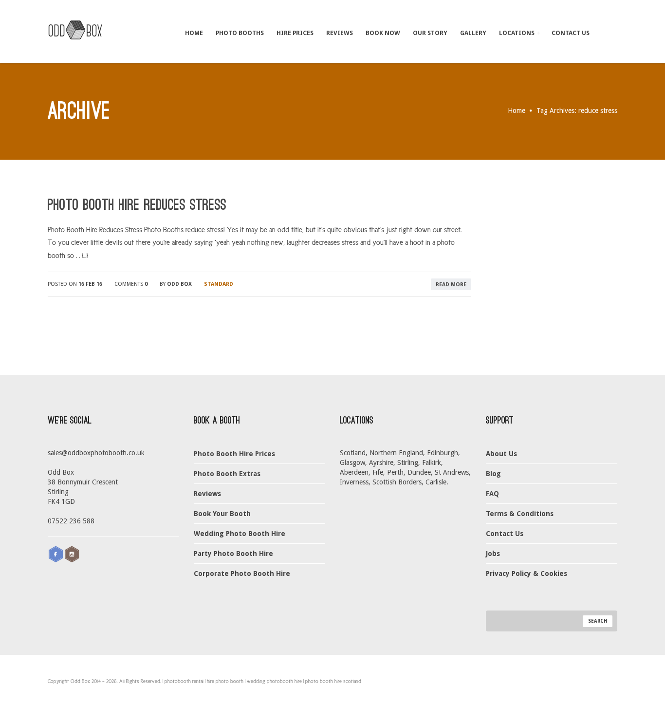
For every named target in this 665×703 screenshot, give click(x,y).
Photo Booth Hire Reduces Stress (137, 205)
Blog (493, 474)
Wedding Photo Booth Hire (239, 533)
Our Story (430, 33)
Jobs (493, 553)
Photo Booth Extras (227, 474)
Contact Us (571, 33)
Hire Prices (295, 33)
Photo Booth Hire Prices (234, 454)
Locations (517, 33)
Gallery (473, 33)
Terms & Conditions (520, 514)
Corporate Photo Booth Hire (242, 573)
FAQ (492, 494)
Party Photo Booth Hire (233, 553)
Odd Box (179, 284)
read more (451, 284)
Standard (218, 284)
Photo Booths (240, 33)
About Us (501, 454)
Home (194, 33)
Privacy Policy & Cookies (526, 573)
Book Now (383, 33)
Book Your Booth (222, 514)
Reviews (339, 33)
